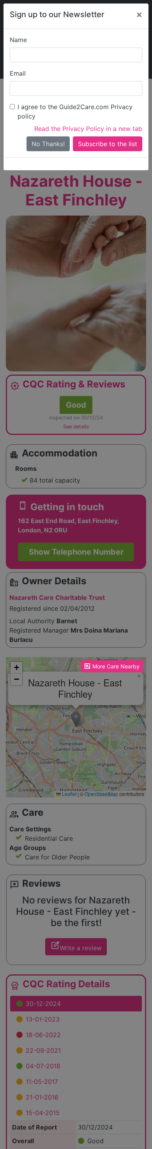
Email (18, 73)
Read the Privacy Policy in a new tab (88, 129)
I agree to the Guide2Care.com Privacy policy (75, 111)
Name (18, 40)
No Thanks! (48, 144)
